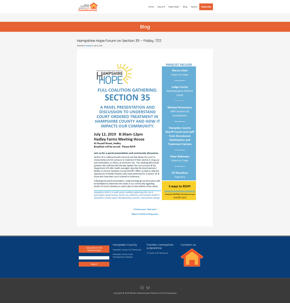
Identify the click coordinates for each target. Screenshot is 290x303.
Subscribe (206, 7)
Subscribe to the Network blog (94, 249)
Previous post (140, 209)
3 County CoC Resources (157, 253)
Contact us (188, 245)
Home (151, 7)
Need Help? (173, 7)
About (160, 7)
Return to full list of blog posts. (145, 214)
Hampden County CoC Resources (127, 250)
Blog (185, 7)
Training (88, 46)
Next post (151, 209)
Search (194, 7)
